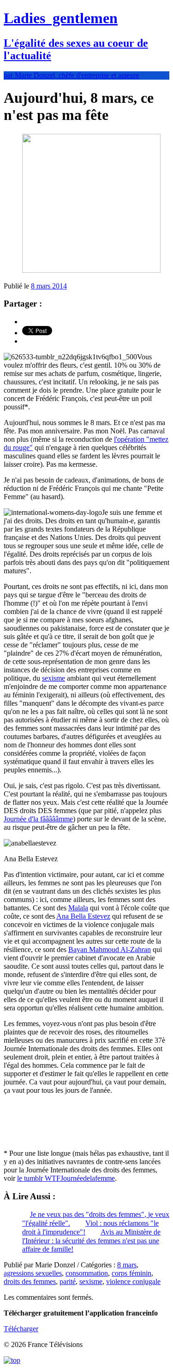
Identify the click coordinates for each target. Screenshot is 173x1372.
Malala (78, 908)
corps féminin (131, 1273)
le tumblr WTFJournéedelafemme (66, 1178)
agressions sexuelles (33, 1273)
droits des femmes (30, 1281)
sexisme (53, 678)
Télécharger (21, 1329)
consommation (87, 1273)
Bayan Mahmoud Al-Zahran (109, 949)
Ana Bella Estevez (83, 916)
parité (68, 1281)
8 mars (127, 1265)
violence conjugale (133, 1281)
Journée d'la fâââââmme (38, 819)
